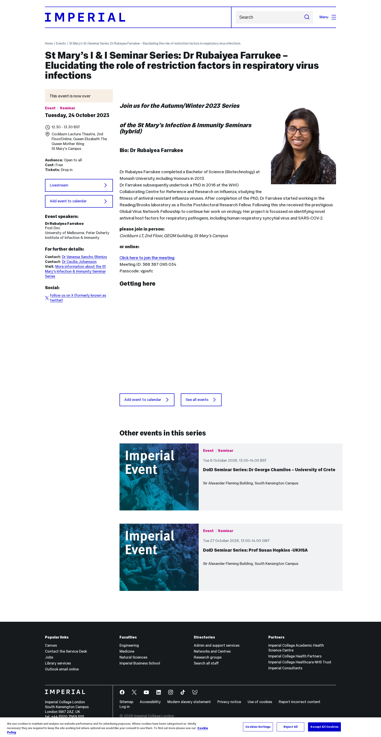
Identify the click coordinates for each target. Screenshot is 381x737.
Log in (125, 706)
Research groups (208, 657)
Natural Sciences (133, 657)
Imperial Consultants (285, 668)
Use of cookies (260, 702)
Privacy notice (229, 702)
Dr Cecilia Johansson (79, 261)
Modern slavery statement (189, 702)
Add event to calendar (68, 201)
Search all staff (206, 663)
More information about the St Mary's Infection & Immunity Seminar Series (75, 271)
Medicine (127, 651)
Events (61, 43)
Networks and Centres (212, 651)
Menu (323, 17)
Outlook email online (62, 669)
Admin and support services (216, 645)
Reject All (291, 726)
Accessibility (150, 702)
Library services (58, 663)
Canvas (51, 645)
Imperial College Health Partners (294, 656)
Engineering (129, 645)
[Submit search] (307, 17)
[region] (190, 727)
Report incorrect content (299, 702)
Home (49, 43)
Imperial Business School (140, 663)
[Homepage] (138, 17)
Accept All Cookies (324, 726)
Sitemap (126, 702)
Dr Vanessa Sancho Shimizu (84, 257)
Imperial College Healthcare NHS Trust (299, 662)
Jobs (49, 657)
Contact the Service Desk (66, 651)
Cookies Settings (258, 726)
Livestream (59, 185)
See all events (197, 399)
